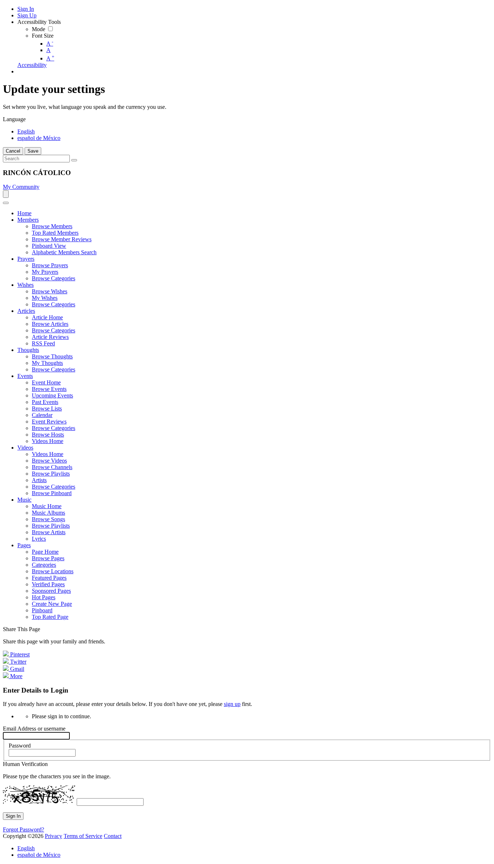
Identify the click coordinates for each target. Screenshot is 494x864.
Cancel (13, 151)
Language (14, 119)
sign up (232, 704)
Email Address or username (34, 728)
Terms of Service (83, 836)
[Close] (6, 203)
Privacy (53, 836)
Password (20, 745)
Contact (113, 836)
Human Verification (25, 764)
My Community (21, 187)
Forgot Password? (23, 829)
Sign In (13, 816)
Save (32, 151)
